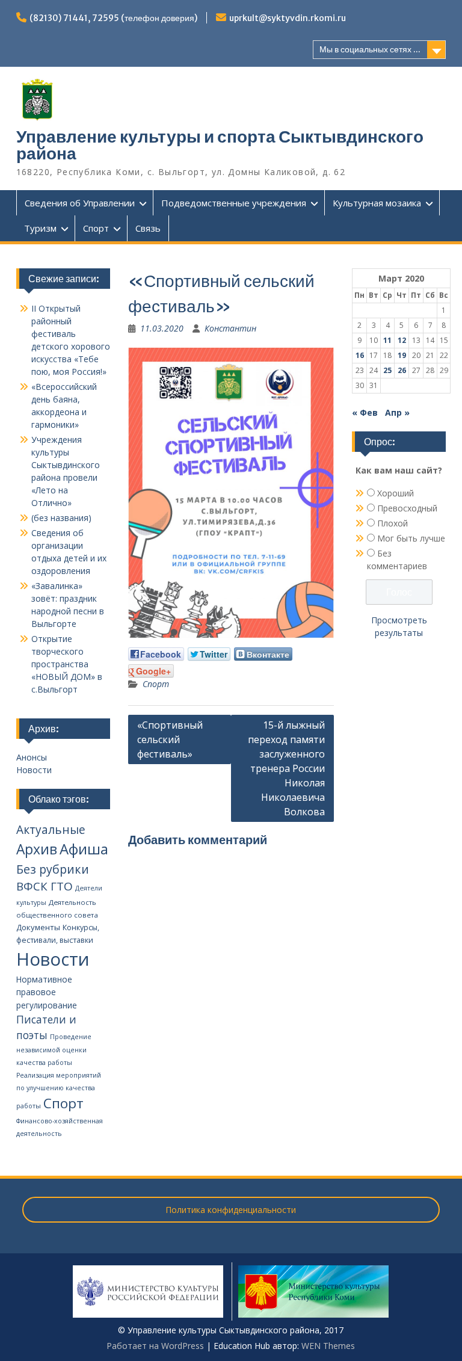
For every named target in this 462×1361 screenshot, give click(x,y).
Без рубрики (52, 869)
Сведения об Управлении (80, 203)
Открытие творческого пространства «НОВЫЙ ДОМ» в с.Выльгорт (66, 664)
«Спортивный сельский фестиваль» (170, 739)
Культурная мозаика (377, 203)
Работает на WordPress (155, 1345)
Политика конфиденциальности (230, 1209)
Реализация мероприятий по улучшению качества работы (58, 1090)
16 (360, 355)
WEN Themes (328, 1345)
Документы (38, 927)
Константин (230, 328)
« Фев (365, 412)
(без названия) (61, 517)
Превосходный (407, 508)
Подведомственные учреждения (233, 203)
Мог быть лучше (411, 538)
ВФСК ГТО (44, 886)
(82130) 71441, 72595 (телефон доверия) (113, 18)
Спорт (96, 228)
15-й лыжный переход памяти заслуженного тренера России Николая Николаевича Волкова (286, 768)
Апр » (397, 412)
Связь (148, 228)
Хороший (395, 493)
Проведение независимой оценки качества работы (53, 1049)
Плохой (392, 523)
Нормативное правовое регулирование (46, 992)
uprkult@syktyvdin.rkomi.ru (287, 18)
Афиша (84, 849)
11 (387, 340)
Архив (36, 849)
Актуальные (50, 830)
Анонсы (31, 757)
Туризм (40, 228)
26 (402, 370)
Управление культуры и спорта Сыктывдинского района (220, 145)
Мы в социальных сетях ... (369, 49)
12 (402, 340)
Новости (34, 770)
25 (387, 370)
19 (402, 355)
